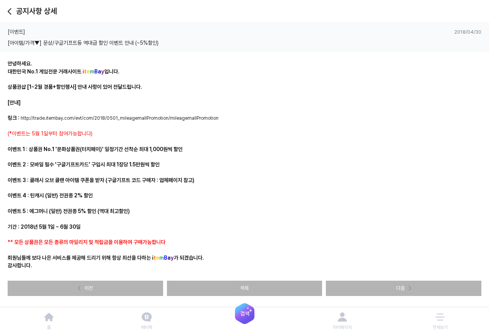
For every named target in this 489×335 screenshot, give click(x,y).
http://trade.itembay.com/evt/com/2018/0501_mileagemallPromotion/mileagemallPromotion (120, 118)
